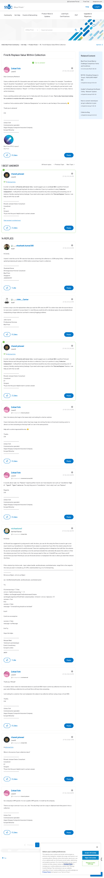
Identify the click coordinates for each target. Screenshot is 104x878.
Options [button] (98, 44)
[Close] (97, 847)
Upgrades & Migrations (88, 15)
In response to (21, 412)
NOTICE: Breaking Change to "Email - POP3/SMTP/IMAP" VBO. (89, 77)
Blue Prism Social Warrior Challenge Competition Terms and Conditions (90, 63)
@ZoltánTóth (11, 182)
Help (87, 7)
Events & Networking (30, 15)
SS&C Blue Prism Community (10, 44)
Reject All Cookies (90, 858)
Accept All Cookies (90, 853)
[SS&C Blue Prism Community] (14, 6)
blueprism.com (97, 1)
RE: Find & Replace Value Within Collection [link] (53, 44)
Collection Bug (85, 112)
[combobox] (59, 29)
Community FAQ (86, 68)
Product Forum (33, 44)
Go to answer (40, 63)
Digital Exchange (86, 82)
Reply (69, 155)
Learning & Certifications (64, 15)
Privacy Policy (46, 872)
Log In (97, 7)
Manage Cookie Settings (90, 863)
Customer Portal (74, 1)
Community (8, 15)
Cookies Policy (68, 864)
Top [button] (5, 858)
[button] (7, 155)
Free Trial (86, 1)
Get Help (17, 15)
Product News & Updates (47, 15)
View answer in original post (12, 220)
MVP (76, 15)
